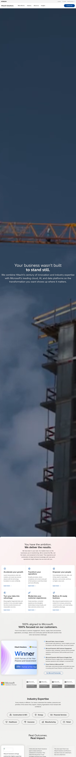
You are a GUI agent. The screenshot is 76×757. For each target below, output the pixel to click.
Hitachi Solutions (7, 6)
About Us (36, 5)
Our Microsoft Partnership (53, 673)
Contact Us (69, 5)
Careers (59, 1)
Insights (43, 5)
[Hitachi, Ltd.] (3, 1)
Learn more (7, 585)
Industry (29, 5)
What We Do (21, 5)
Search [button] (64, 1)
